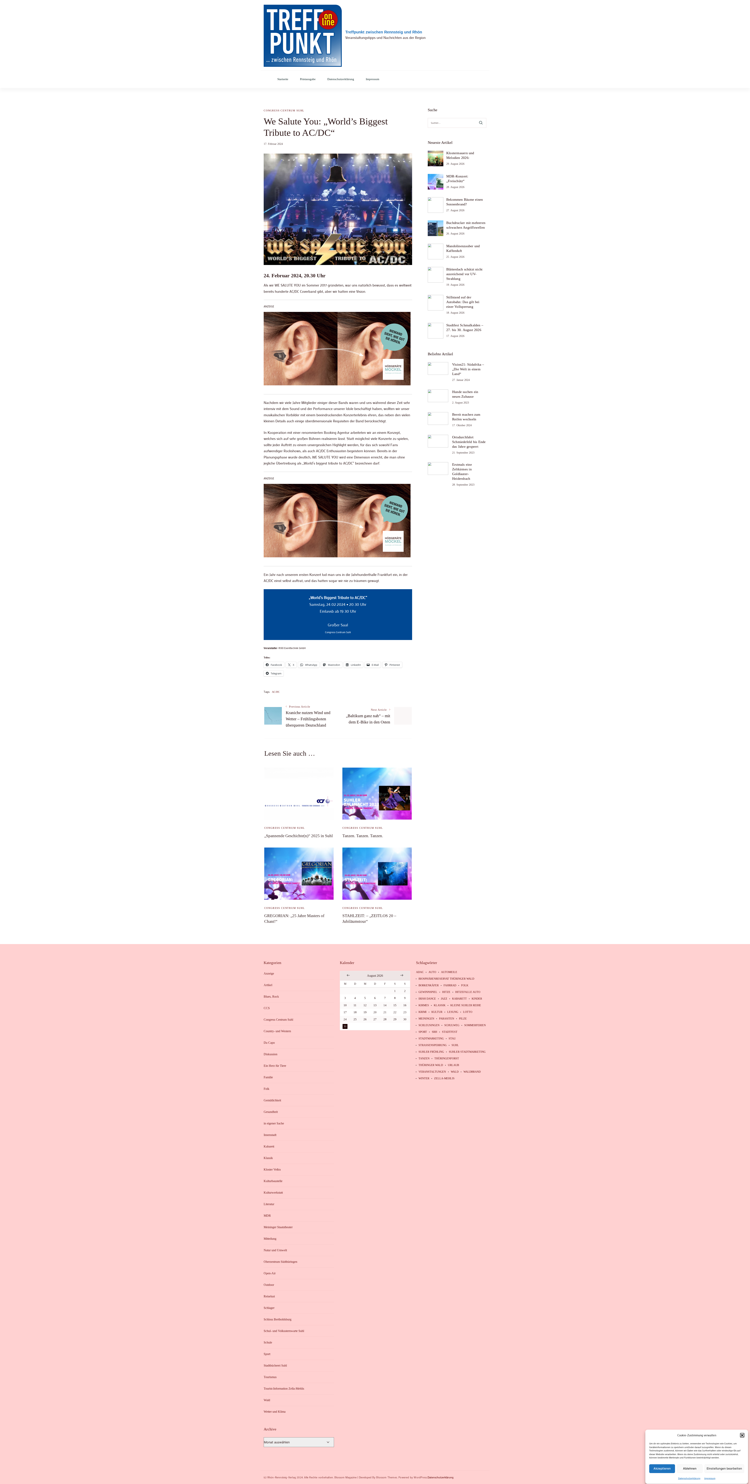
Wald (267, 1400)
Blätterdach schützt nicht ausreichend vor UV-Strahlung (464, 274)
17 (345, 1012)
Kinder (477, 998)
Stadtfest (449, 1032)
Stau (452, 1038)
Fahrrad (450, 985)
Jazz (444, 998)
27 (375, 1019)
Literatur (269, 1204)
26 (365, 1019)
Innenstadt (270, 1135)
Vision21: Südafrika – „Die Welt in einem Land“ (468, 369)
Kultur (436, 1012)
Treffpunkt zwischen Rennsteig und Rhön (383, 32)
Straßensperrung (433, 1045)
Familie (268, 1077)
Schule (268, 1342)
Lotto (467, 1012)
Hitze (446, 992)
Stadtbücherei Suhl (275, 1365)
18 (355, 1012)
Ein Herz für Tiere (275, 1065)
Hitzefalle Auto (467, 992)
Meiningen (426, 1018)
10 (345, 1005)
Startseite (282, 79)
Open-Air (270, 1273)
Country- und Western (277, 1031)
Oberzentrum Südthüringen (280, 1261)
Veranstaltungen (432, 1071)
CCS (267, 1008)
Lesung (452, 1012)
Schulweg (451, 1025)
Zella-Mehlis (444, 1078)
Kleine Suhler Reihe (465, 1005)
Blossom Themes (386, 1477)
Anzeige (269, 973)
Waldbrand (472, 1071)
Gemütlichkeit (272, 1100)
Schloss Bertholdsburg (277, 1319)
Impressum (709, 1478)
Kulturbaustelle (273, 1181)
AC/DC (276, 691)
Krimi (423, 1012)
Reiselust (269, 1296)
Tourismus (270, 1377)
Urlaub (453, 1065)
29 (394, 1019)
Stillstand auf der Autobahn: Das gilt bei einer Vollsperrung (462, 302)
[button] (742, 1435)
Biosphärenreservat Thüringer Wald (446, 978)
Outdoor (269, 1284)
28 (385, 1019)
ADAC (420, 972)
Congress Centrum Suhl (284, 110)
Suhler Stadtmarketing (467, 1052)
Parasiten (446, 1018)
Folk (266, 1088)
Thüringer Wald (431, 1065)
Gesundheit (271, 1111)
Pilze (463, 1018)
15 (394, 1005)
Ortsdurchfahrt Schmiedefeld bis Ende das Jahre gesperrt (469, 441)
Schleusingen (429, 1025)
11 (355, 1005)
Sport (267, 1354)
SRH (434, 1032)
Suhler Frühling (431, 1052)
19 (365, 1012)
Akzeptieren (662, 1468)
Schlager (269, 1307)
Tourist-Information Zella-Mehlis (284, 1388)
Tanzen (424, 1058)
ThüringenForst (446, 1058)
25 (355, 1019)
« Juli (348, 975)
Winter (424, 1078)
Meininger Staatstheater (278, 1227)
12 (365, 1005)
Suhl (455, 1045)
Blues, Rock (271, 996)
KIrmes (424, 1005)
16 (404, 1005)
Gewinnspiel (428, 992)
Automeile (449, 972)
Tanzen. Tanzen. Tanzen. (362, 835)
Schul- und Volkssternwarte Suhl (284, 1331)
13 (375, 1005)
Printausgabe (308, 79)
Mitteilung (270, 1238)
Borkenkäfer (429, 985)
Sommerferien (475, 1025)
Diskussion (270, 1054)
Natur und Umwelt (275, 1250)
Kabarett (269, 1146)
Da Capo (269, 1042)
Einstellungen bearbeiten (724, 1468)
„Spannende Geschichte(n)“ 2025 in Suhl (298, 835)
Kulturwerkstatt (273, 1192)
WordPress (420, 1477)
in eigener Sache (274, 1123)
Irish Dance (427, 998)
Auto (432, 972)
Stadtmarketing (431, 1038)
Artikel (268, 985)
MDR (267, 1215)
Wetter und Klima (275, 1411)
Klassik (268, 1158)
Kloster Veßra (272, 1169)
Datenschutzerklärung (689, 1478)
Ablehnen (689, 1468)
